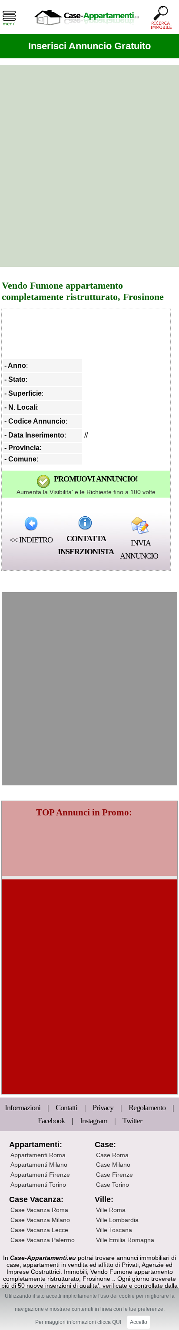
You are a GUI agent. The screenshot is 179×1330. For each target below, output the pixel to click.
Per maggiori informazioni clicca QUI (78, 1322)
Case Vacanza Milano (40, 1219)
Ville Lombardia (117, 1219)
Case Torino (112, 1184)
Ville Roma (111, 1209)
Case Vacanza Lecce (39, 1229)
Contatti (67, 1107)
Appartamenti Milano (38, 1164)
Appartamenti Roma (38, 1155)
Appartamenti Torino (38, 1184)
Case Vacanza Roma (39, 1209)
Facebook (51, 1120)
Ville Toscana (114, 1229)
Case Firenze (114, 1174)
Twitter (132, 1120)
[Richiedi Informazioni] (85, 522)
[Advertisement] (89, 166)
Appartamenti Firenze (40, 1174)
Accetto (138, 1322)
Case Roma (112, 1155)
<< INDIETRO (31, 539)
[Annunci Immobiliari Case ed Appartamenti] (86, 28)
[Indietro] (31, 523)
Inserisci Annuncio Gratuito (89, 45)
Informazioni (23, 1107)
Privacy (104, 1107)
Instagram (93, 1120)
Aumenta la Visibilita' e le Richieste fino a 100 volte (86, 491)
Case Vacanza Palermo (42, 1239)
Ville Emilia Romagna (125, 1239)
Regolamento (148, 1107)
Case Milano (113, 1164)
